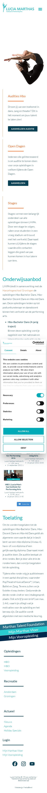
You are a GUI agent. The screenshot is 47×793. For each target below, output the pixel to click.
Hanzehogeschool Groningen (18, 290)
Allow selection (23, 439)
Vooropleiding (11, 670)
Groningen (9, 696)
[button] (40, 9)
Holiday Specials (12, 730)
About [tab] (38, 350)
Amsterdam (10, 691)
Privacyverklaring (30, 777)
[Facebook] (15, 763)
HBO (6, 661)
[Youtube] (32, 763)
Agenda (8, 726)
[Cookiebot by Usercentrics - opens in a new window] (33, 343)
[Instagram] (23, 763)
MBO (7, 666)
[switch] (40, 403)
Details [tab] (23, 350)
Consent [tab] (8, 350)
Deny (23, 448)
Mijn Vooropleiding (13, 754)
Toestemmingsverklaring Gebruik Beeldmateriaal (23, 779)
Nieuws (8, 721)
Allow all (23, 431)
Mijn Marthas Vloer (13, 750)
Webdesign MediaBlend (23, 787)
